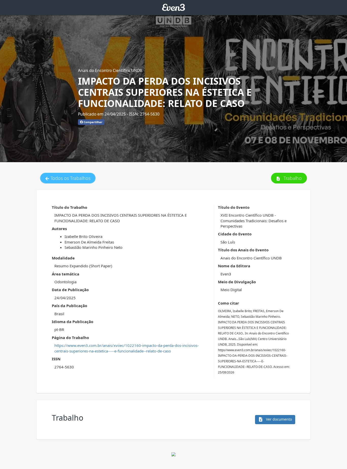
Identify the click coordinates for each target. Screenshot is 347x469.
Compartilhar (92, 122)
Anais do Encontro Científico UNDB (110, 70)
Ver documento (278, 419)
